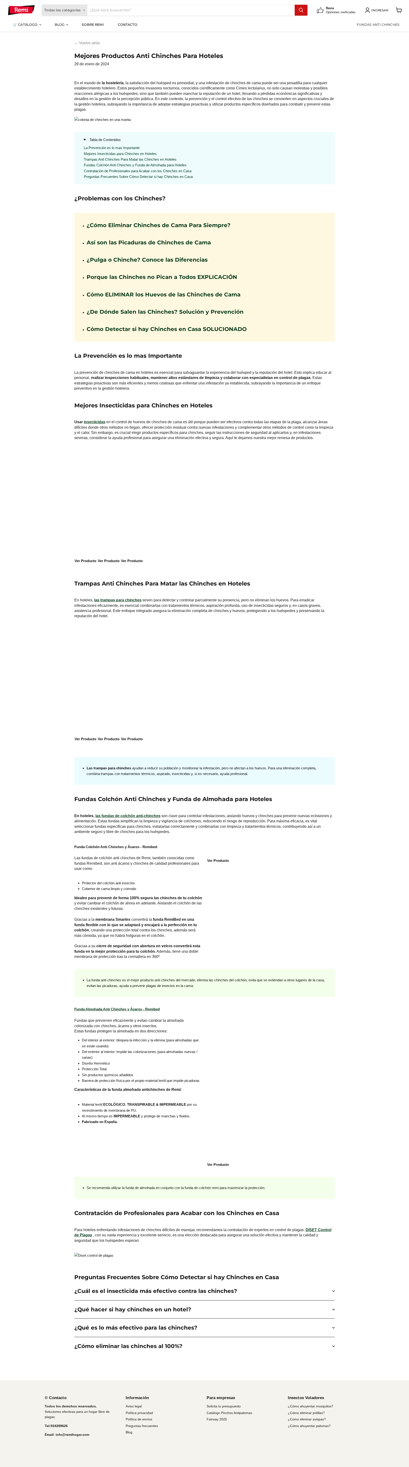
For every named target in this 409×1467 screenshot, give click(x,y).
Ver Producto (85, 561)
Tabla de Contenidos (105, 140)
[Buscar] (301, 10)
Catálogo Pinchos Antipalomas (229, 1413)
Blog (60, 24)
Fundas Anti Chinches (378, 24)
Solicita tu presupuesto (224, 1406)
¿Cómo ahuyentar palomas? (309, 1426)
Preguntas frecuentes (142, 1426)
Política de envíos (139, 1419)
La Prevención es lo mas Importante (112, 148)
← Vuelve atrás (87, 43)
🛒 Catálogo (26, 24)
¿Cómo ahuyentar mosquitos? (310, 1406)
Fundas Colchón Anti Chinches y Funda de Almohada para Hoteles (135, 165)
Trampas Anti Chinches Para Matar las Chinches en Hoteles (130, 159)
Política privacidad (139, 1413)
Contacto (127, 24)
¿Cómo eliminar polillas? (306, 1413)
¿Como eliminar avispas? (307, 1419)
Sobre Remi (92, 24)
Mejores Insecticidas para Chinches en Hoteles (120, 154)
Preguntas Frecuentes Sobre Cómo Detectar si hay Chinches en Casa (138, 177)
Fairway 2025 (217, 1419)
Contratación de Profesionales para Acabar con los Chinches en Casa (137, 171)
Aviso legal (134, 1406)
